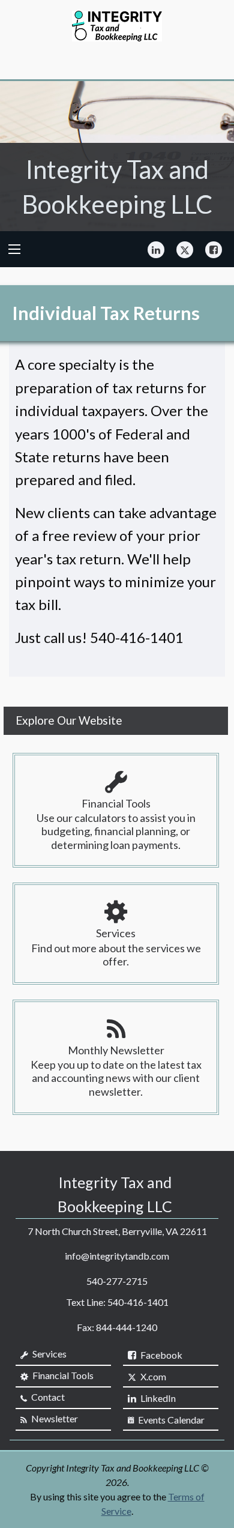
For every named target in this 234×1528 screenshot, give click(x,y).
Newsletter (53, 1418)
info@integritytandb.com (117, 1255)
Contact (47, 1397)
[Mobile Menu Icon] (14, 249)
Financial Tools (62, 1375)
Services (49, 1353)
